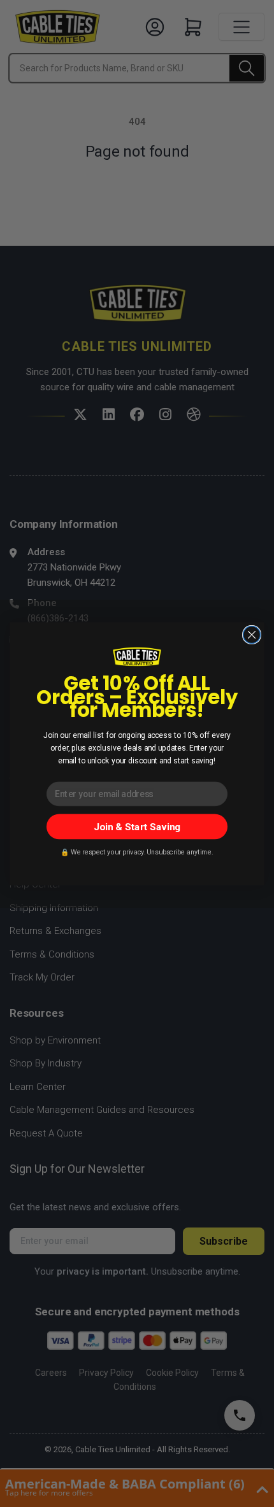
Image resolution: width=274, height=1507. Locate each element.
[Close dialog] (252, 634)
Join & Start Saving (137, 826)
